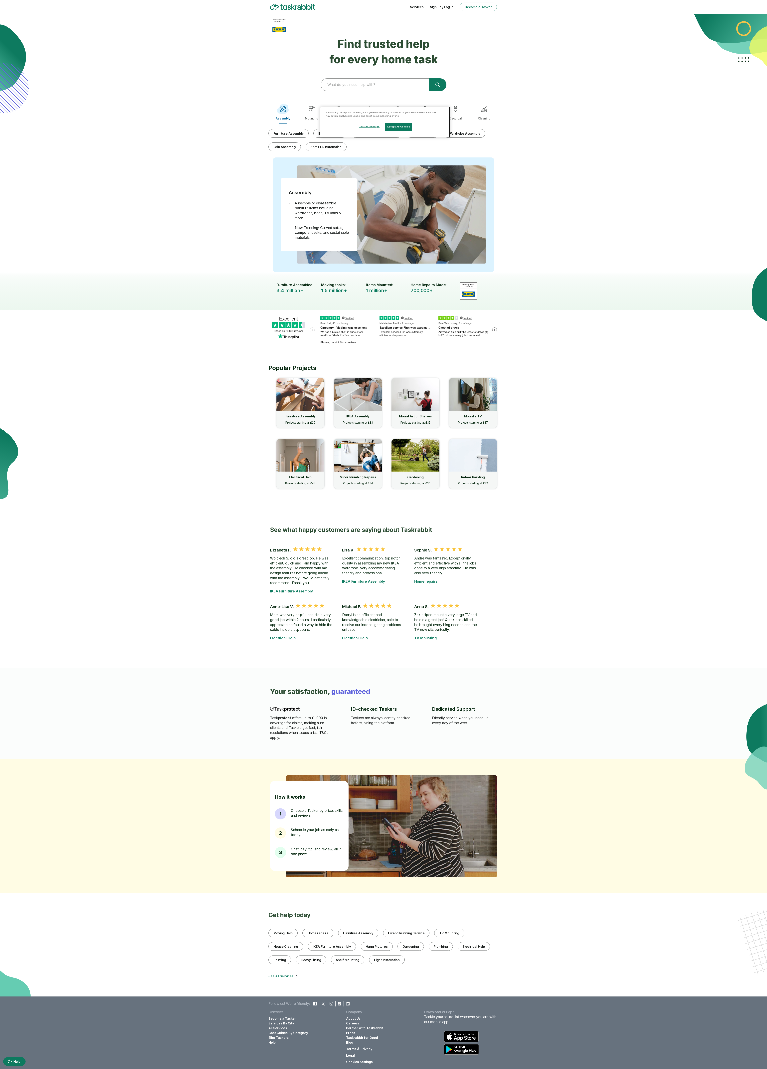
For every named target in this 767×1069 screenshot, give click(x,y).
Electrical (455, 118)
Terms (351, 1049)
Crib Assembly (284, 147)
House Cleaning (285, 947)
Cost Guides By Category (288, 1033)
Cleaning (484, 118)
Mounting (311, 118)
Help (17, 1062)
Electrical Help (283, 638)
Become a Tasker (478, 7)
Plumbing (441, 947)
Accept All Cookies (398, 126)
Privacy (366, 1049)
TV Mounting (425, 638)
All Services (277, 1028)
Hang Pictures (377, 947)
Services (417, 7)
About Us (353, 1018)
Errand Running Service (406, 933)
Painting (279, 960)
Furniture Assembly (288, 133)
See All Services (280, 976)
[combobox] (374, 84)
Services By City (281, 1023)
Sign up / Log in (441, 7)
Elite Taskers (278, 1038)
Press (350, 1033)
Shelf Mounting (347, 960)
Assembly (283, 118)
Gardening (410, 947)
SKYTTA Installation (326, 147)
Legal (350, 1055)
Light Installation (387, 960)
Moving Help (283, 933)
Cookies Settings (359, 1062)
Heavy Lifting (311, 960)
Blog (349, 1042)
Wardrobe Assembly (464, 133)
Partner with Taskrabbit (364, 1028)
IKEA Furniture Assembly (291, 591)
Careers (352, 1023)
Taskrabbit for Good (362, 1038)
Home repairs (426, 581)
